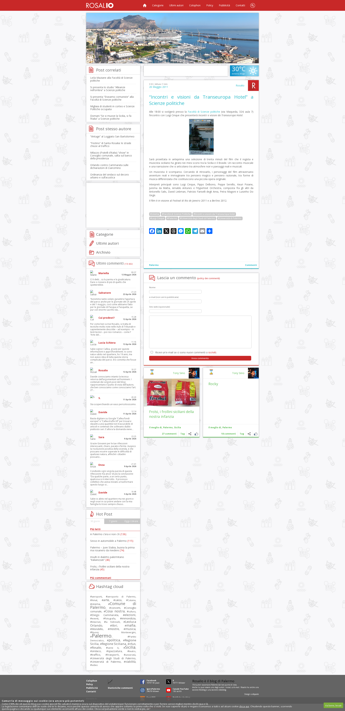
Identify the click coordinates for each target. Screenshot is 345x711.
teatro (132, 651)
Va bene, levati (333, 705)
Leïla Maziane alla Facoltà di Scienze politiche (111, 79)
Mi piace (255, 434)
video (95, 665)
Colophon (195, 5)
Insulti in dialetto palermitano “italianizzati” (107, 558)
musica (130, 629)
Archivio (103, 252)
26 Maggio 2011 (158, 87)
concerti (115, 608)
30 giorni (95, 521)
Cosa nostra (115, 611)
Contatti (240, 5)
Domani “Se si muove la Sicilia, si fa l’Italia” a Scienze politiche (110, 117)
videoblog (222, 690)
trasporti (113, 654)
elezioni (130, 615)
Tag (242, 433)
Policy (209, 5)
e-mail (236, 687)
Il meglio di (214, 427)
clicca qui (244, 706)
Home (144, 5)
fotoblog (202, 690)
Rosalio (240, 85)
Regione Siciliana (114, 644)
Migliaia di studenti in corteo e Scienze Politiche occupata (112, 108)
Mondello (97, 629)
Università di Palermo (106, 661)
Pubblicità (224, 5)
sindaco (96, 651)
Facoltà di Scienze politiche (204, 111)
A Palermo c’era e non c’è (108, 534)
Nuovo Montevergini (113, 632)
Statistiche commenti (120, 688)
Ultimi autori (176, 5)
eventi (95, 618)
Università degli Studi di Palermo (113, 658)
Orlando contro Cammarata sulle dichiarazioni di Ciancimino (109, 166)
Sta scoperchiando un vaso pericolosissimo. (113, 404)
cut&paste (255, 694)
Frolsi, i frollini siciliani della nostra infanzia (171, 414)
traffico (96, 654)
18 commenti (228, 433)
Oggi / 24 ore (131, 521)
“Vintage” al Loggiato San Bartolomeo (112, 136)
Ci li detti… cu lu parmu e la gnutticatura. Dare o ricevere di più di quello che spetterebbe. (110, 282)
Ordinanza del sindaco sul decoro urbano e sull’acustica (109, 176)
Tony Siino (238, 373)
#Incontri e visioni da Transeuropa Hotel (214, 214)
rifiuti (132, 644)
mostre (114, 629)
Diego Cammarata (105, 615)
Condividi (249, 434)
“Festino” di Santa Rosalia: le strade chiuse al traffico (110, 144)
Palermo (154, 265)
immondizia (128, 618)
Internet (96, 622)
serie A (113, 647)
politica (114, 640)
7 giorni (113, 521)
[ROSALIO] (99, 5)
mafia (130, 625)
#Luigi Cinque (157, 218)
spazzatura (115, 651)
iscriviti (212, 352)
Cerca (252, 5)
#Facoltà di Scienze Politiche (176, 214)
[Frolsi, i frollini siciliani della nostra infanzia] (171, 393)
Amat (94, 600)
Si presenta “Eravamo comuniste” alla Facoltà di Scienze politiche (112, 98)
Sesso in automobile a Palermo (111, 541)
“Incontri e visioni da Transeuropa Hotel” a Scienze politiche (201, 100)
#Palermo (172, 218)
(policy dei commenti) (208, 278)
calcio (118, 600)
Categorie (158, 5)
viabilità (130, 662)
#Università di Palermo (230, 218)
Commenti (251, 265)
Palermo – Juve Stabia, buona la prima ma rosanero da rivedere (112, 549)
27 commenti (169, 433)
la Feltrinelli (113, 622)
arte (106, 600)
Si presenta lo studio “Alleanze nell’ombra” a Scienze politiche (107, 89)
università (130, 654)
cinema (96, 604)
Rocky (213, 383)
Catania (131, 600)
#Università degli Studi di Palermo (197, 218)
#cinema (154, 214)
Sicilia (177, 427)
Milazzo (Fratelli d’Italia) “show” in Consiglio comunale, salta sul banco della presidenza (111, 155)
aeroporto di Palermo (121, 596)
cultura (131, 611)
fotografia (110, 618)
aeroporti (97, 596)
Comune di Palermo (113, 605)
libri (114, 625)
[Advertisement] (172, 38)
